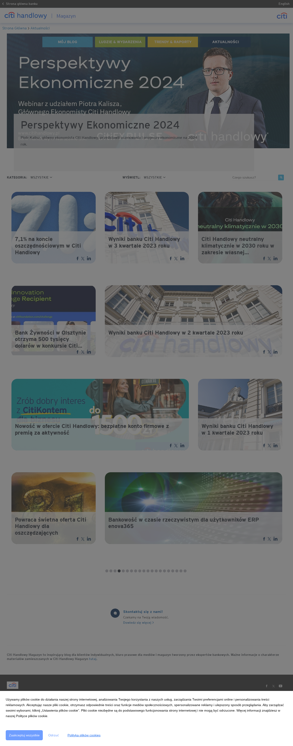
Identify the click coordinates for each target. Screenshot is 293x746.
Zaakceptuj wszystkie (24, 735)
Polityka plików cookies (84, 735)
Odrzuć (53, 735)
